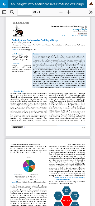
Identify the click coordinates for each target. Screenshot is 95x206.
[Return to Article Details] (4, 4)
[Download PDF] (91, 4)
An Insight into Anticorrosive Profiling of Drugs (47, 4)
